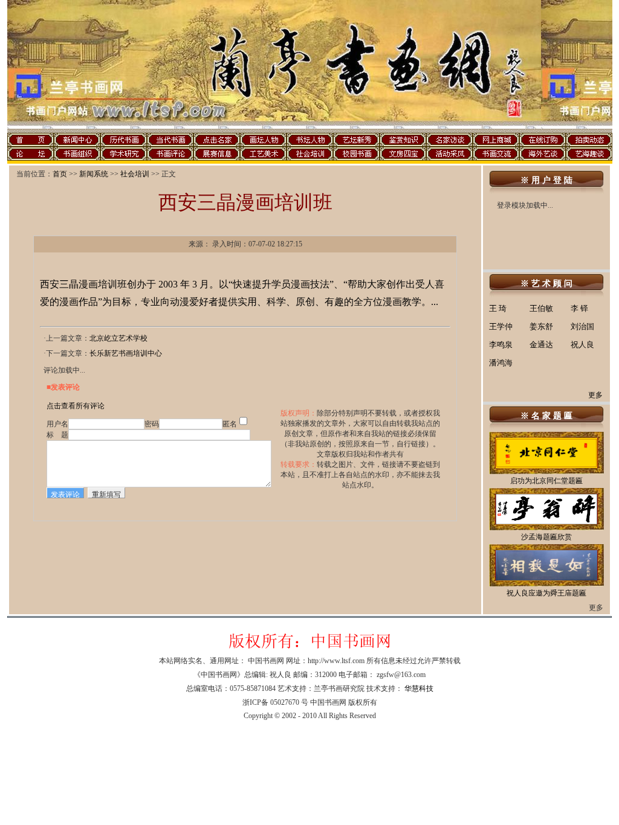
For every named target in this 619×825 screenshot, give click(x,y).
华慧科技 (418, 688)
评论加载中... (64, 370)
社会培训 (134, 174)
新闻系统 (93, 174)
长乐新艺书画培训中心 (125, 353)
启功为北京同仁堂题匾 (546, 481)
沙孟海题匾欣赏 (546, 537)
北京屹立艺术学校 (118, 338)
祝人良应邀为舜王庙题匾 (546, 593)
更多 (595, 395)
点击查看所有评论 (76, 406)
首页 (60, 174)
